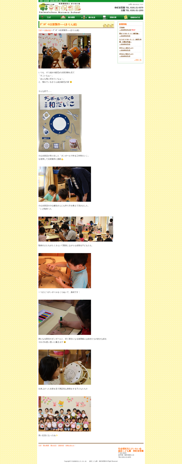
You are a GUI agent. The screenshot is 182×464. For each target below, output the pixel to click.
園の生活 (91, 17)
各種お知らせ (132, 17)
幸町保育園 (60, 8)
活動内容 (111, 17)
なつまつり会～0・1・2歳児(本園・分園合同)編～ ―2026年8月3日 (130, 42)
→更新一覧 (137, 60)
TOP (49, 17)
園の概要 (70, 17)
